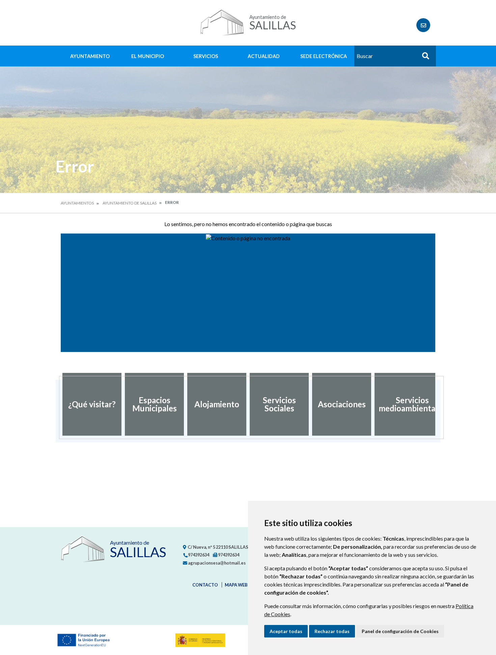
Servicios (205, 56)
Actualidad (264, 56)
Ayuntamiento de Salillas (130, 203)
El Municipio (147, 56)
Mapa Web (236, 585)
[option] (92, 404)
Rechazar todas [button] (332, 631)
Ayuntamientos (77, 203)
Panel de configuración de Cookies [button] (400, 631)
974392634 (198, 554)
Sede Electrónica (323, 56)
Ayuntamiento (90, 56)
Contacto (205, 585)
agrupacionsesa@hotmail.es (216, 563)
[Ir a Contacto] (423, 25)
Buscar (423, 58)
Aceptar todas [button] (286, 631)
